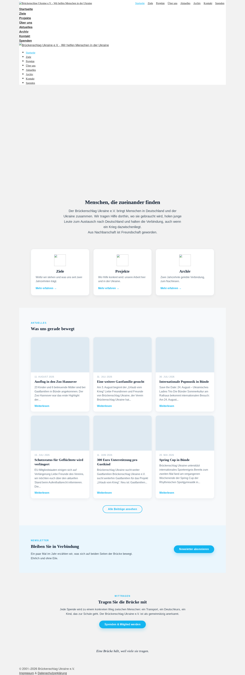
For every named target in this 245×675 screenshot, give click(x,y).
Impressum (26, 673)
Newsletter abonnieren (194, 549)
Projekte (160, 3)
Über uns (172, 3)
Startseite (140, 3)
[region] (122, 138)
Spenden (219, 3)
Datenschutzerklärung (52, 673)
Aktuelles (185, 3)
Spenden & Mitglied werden (122, 624)
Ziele (150, 3)
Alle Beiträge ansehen (122, 509)
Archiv (197, 3)
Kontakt (208, 3)
